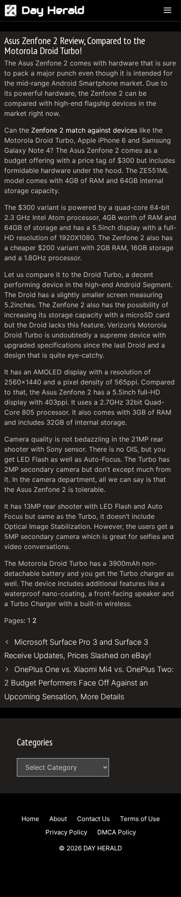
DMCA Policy (116, 832)
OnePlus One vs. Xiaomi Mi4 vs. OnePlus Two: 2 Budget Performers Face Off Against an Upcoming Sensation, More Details (89, 683)
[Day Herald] (12, 10)
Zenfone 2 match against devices (84, 130)
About (58, 819)
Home (30, 819)
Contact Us (93, 819)
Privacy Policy (66, 832)
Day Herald (53, 10)
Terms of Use (140, 819)
